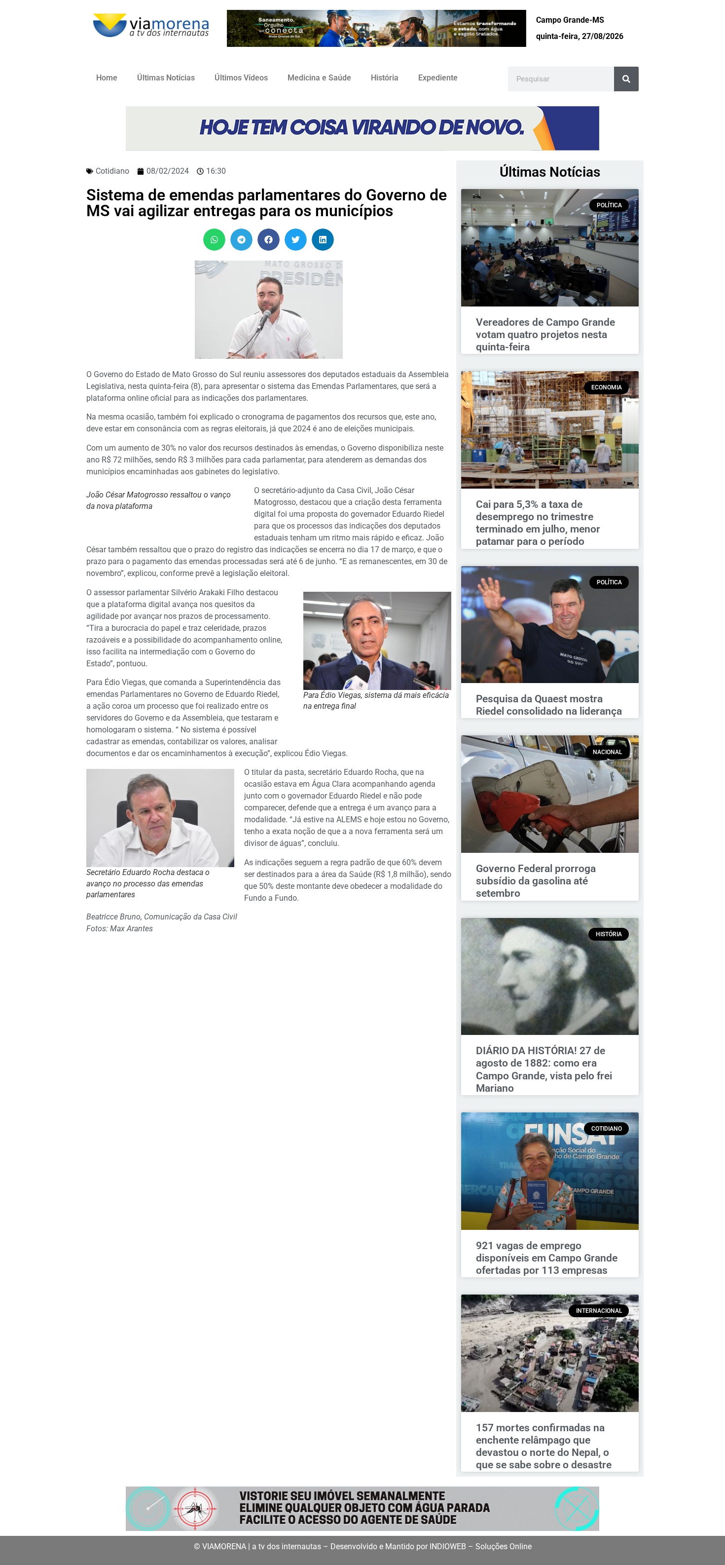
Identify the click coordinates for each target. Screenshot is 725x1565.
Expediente (438, 77)
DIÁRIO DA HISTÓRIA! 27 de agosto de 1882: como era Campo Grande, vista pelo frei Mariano (544, 1069)
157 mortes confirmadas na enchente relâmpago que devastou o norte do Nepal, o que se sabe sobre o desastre (544, 1446)
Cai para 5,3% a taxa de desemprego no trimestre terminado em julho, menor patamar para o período (538, 523)
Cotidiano (112, 171)
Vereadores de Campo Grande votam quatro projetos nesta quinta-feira (545, 334)
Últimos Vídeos (241, 77)
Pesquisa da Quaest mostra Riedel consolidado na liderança (549, 705)
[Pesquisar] (626, 79)
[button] (214, 240)
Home (106, 77)
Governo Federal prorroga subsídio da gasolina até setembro (536, 881)
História (385, 77)
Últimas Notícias (166, 77)
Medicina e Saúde (319, 77)
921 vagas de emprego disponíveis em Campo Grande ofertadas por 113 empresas (546, 1258)
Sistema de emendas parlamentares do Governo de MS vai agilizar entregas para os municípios (266, 203)
